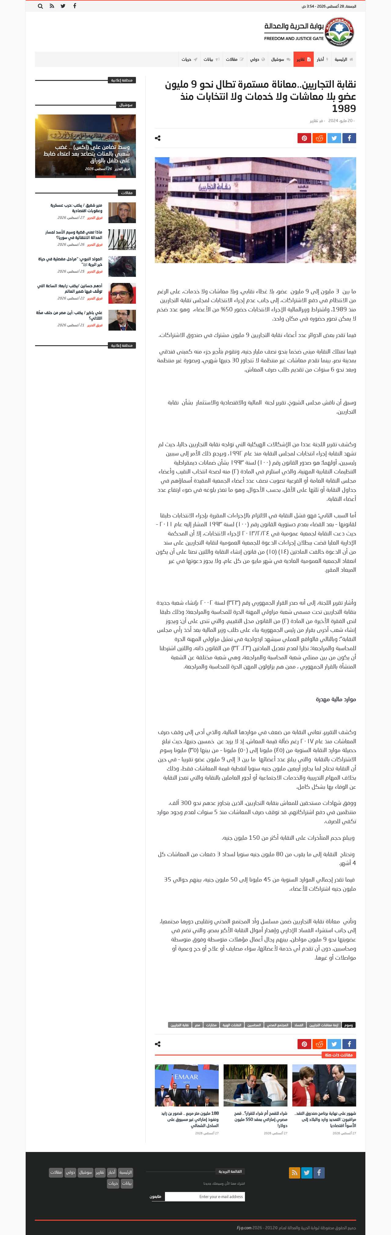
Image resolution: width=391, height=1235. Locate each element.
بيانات (127, 1183)
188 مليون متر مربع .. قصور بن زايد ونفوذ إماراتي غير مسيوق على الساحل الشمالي (190, 1119)
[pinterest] (304, 138)
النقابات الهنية (232, 1025)
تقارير (314, 120)
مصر (197, 1025)
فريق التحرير (122, 169)
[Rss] (51, 6)
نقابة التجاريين (180, 1025)
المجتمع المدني (277, 1025)
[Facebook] (74, 6)
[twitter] (334, 138)
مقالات (56, 1172)
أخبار (111, 1172)
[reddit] (319, 138)
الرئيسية (125, 1172)
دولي (70, 1172)
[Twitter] (63, 6)
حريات (113, 1183)
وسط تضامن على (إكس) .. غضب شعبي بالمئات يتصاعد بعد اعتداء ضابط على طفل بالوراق (86, 153)
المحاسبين (254, 1025)
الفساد (298, 1025)
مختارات (211, 1025)
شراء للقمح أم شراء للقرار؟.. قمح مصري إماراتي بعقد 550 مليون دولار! (260, 1119)
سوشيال (85, 1172)
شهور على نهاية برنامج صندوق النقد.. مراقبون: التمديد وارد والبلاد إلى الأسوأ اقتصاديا (325, 1119)
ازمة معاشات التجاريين (323, 1025)
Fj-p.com (244, 1227)
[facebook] (349, 138)
